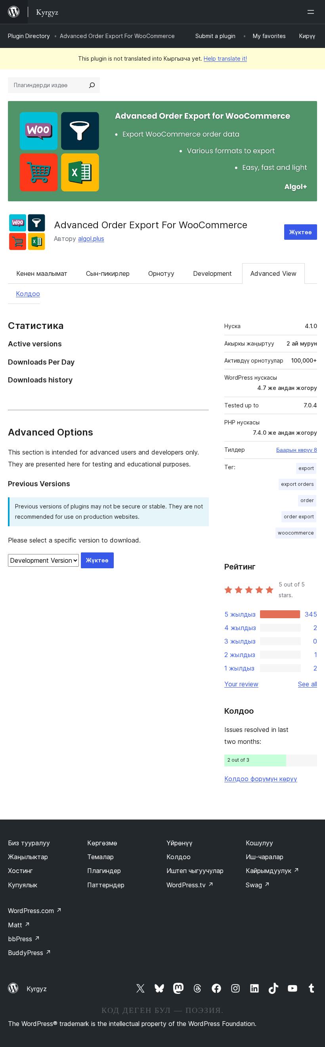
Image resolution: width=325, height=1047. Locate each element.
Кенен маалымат (41, 273)
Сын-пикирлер (108, 273)
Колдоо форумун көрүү (260, 779)
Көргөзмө (102, 843)
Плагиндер (104, 871)
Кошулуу (259, 843)
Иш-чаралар (264, 857)
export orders (297, 484)
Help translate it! (225, 58)
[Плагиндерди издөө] (92, 85)
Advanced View (273, 273)
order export (299, 517)
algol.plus (91, 239)
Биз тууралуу (29, 843)
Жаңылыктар (28, 857)
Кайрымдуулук (272, 871)
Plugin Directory (29, 35)
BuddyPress (29, 953)
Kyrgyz (37, 989)
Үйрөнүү (179, 843)
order (307, 500)
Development (212, 273)
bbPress (24, 939)
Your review (241, 684)
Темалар (100, 857)
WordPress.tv (190, 885)
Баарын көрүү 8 (296, 450)
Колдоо (28, 294)
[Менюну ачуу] (312, 12)
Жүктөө (300, 232)
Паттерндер (105, 885)
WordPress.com (35, 911)
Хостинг (20, 871)
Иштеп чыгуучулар (195, 871)
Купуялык (22, 885)
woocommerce (296, 533)
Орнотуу (161, 273)
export (306, 468)
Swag (258, 885)
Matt (19, 925)
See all (307, 684)
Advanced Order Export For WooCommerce (150, 225)
